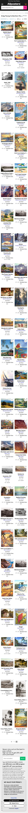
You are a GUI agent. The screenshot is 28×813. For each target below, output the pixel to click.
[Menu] (2, 4)
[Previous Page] (11, 742)
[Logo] (14, 4)
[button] (14, 1)
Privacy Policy (14, 797)
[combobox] (12, 7)
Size (18, 19)
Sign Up (22, 758)
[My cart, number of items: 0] (26, 4)
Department (4, 19)
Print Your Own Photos (14, 1)
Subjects (12, 19)
